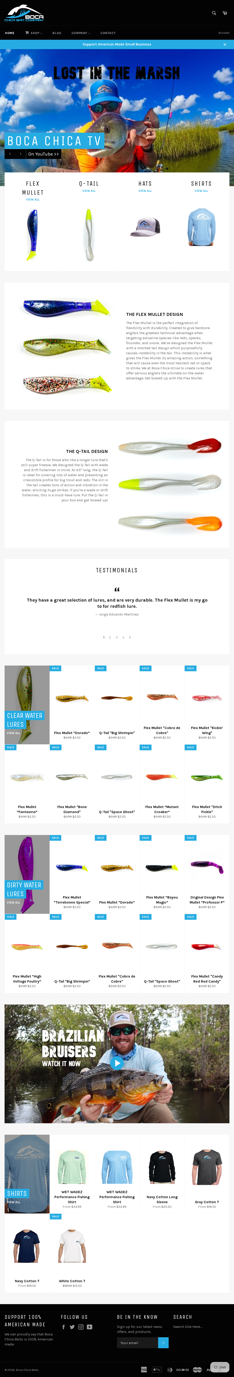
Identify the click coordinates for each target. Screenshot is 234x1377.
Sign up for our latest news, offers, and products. (140, 1329)
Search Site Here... (187, 1326)
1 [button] (103, 637)
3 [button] (117, 637)
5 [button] (130, 637)
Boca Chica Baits (27, 1370)
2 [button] (110, 637)
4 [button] (123, 637)
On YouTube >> (43, 154)
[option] (117, 117)
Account (223, 32)
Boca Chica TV (54, 141)
